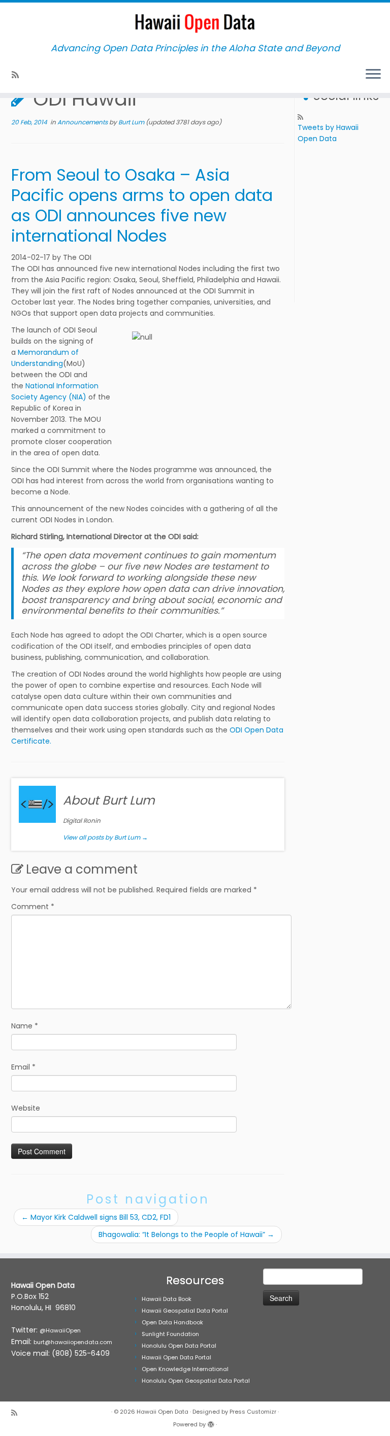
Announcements (83, 122)
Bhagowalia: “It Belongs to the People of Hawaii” (186, 1234)
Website (25, 1108)
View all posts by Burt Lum (105, 837)
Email (23, 1067)
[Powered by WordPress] (210, 1422)
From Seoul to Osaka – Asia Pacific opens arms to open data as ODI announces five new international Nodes (142, 205)
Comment (32, 906)
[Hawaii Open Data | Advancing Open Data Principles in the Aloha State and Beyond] (195, 23)
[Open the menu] (373, 74)
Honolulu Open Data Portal (179, 1346)
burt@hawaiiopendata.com (73, 1342)
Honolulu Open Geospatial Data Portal (196, 1381)
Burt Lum (131, 122)
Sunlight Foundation (170, 1334)
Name (24, 1026)
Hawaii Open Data (162, 1412)
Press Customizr (253, 1412)
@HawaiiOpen (60, 1330)
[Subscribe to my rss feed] (18, 75)
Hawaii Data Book (166, 1299)
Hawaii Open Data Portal (176, 1357)
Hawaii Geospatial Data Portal (185, 1311)
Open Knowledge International (185, 1369)
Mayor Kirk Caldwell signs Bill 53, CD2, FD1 (96, 1217)
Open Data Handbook (172, 1322)
